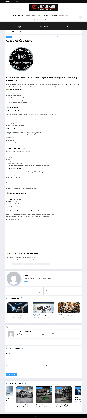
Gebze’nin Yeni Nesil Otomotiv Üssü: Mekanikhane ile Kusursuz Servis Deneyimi (16, 316)
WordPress (42, 416)
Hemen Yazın (43, 27)
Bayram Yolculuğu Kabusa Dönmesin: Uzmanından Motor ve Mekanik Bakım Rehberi (67, 316)
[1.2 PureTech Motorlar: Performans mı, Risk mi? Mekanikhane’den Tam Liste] (43, 307)
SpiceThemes (56, 416)
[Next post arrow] (80, 291)
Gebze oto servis (35, 36)
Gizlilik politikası (53, 15)
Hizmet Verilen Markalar (64, 15)
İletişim (34, 15)
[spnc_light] (80, 17)
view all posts (26, 281)
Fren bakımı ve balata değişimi (14, 199)
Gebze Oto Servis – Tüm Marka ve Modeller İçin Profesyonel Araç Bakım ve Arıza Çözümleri (41, 19)
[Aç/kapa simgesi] (6, 17)
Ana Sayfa (14, 15)
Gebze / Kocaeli (67, 27)
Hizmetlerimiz (28, 15)
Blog (47, 15)
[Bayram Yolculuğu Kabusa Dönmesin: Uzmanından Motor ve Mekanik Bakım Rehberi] (69, 307)
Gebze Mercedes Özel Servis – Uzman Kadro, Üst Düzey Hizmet (26, 292)
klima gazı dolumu (15, 86)
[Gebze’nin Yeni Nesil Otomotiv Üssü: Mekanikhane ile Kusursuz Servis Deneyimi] (17, 307)
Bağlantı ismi (8, 365)
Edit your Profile (45, 278)
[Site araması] (76, 17)
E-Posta (45, 365)
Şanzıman (10, 197)
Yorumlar (8, 353)
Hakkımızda (20, 15)
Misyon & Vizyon (41, 15)
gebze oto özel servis (28, 36)
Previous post (39, 289)
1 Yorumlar (60, 36)
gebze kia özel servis (19, 36)
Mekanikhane (9, 36)
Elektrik (9, 201)
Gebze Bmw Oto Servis (51, 291)
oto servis (41, 36)
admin (46, 36)
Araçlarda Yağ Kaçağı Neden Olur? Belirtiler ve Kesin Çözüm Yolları (33, 406)
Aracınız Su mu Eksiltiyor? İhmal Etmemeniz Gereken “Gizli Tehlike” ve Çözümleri (13, 406)
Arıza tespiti (10, 206)
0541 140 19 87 (19, 27)
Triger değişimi (68, 84)
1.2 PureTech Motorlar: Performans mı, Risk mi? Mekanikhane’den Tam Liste (41, 316)
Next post (47, 289)
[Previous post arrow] (6, 291)
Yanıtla (17, 336)
